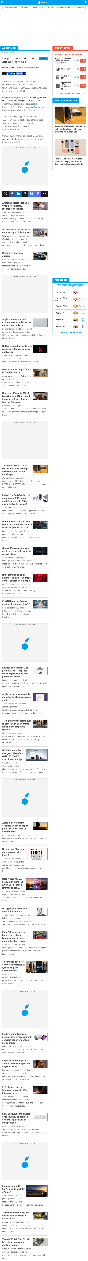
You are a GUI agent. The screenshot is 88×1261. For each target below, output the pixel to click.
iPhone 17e (60, 292)
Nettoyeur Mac (78, 7)
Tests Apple (25, 7)
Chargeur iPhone (63, 7)
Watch (75, 285)
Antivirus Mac (38, 7)
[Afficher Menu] (2, 2)
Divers (12, 52)
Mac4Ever (5, 52)
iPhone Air (59, 320)
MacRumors (35, 107)
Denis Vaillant (10, 67)
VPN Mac (50, 7)
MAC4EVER (45, 2)
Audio (81, 285)
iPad (70, 285)
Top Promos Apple (10, 7)
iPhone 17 (59, 313)
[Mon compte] (85, 2)
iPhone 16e (60, 326)
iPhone (64, 285)
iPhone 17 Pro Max (61, 299)
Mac (59, 285)
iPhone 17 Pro (61, 306)
